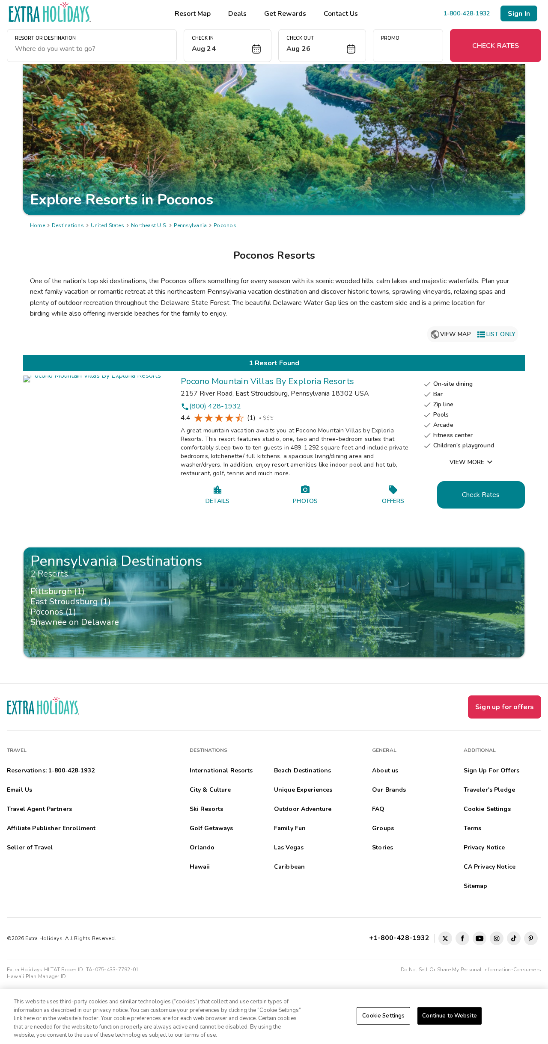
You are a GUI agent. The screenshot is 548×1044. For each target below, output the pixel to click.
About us (385, 770)
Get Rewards (285, 13)
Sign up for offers (504, 707)
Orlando (202, 847)
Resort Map (193, 13)
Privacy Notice (484, 847)
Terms (473, 828)
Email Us (19, 790)
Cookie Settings (383, 1016)
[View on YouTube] (479, 938)
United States (107, 225)
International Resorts (221, 770)
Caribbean (289, 867)
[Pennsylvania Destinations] (274, 602)
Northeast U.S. (149, 225)
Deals (237, 13)
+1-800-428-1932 (401, 938)
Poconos (225, 225)
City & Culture (210, 790)
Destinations (68, 225)
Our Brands (389, 790)
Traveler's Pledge (489, 790)
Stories (382, 847)
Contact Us (341, 13)
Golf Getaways (211, 828)
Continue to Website (449, 1016)
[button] (227, 45)
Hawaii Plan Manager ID (36, 976)
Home (37, 225)
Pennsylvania (190, 225)
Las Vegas (289, 847)
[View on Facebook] (462, 938)
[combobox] (92, 49)
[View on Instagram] (496, 938)
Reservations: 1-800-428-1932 (51, 770)
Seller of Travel (30, 847)
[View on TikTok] (514, 938)
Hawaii (200, 867)
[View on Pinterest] (531, 938)
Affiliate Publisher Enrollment (51, 828)
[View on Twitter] (445, 938)
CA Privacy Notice (489, 867)
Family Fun (290, 828)
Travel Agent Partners (39, 809)
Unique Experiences (303, 790)
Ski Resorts (206, 809)
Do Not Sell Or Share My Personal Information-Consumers (471, 969)
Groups (383, 828)
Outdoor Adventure (302, 809)
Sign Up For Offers (492, 770)
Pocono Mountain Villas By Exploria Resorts (267, 381)
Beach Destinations (302, 770)
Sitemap (476, 886)
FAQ (378, 809)
